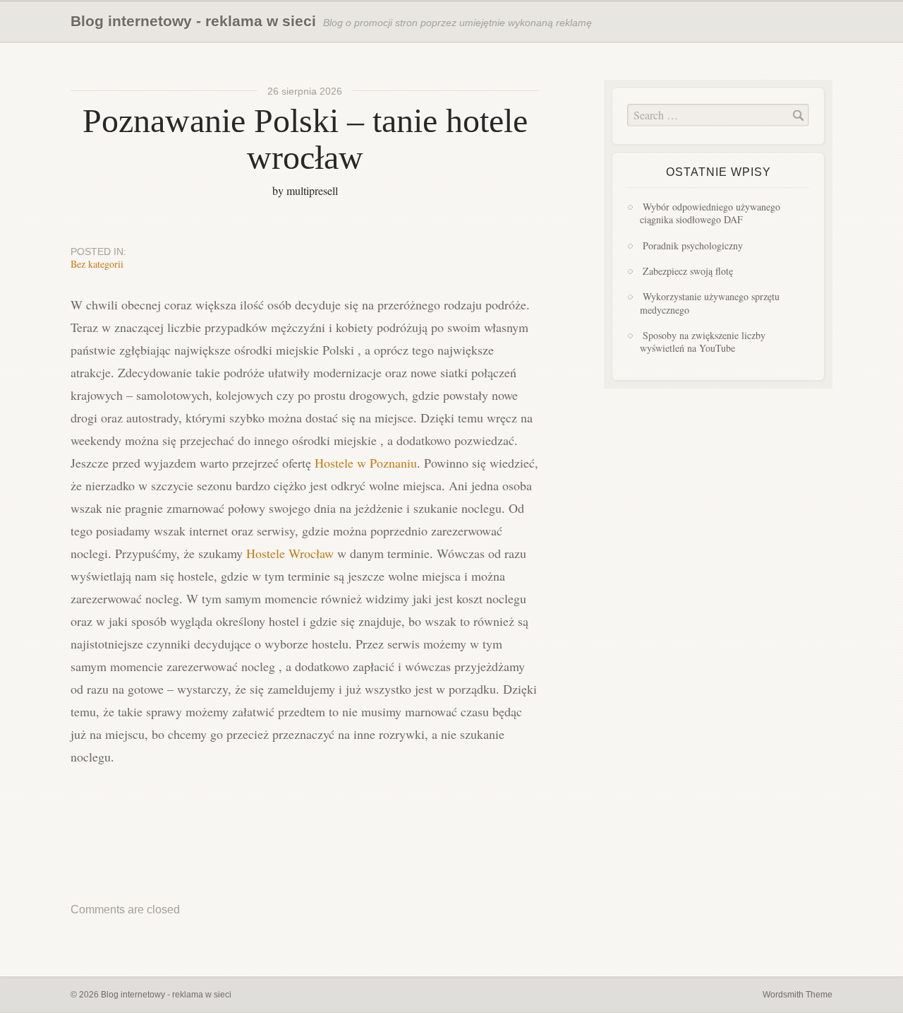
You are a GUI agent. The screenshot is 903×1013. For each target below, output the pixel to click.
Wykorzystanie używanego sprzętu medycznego (710, 303)
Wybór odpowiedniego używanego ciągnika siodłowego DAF (710, 213)
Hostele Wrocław (290, 553)
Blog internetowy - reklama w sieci (193, 21)
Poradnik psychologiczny (693, 245)
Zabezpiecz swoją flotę (688, 271)
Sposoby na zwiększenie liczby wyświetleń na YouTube (702, 341)
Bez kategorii (97, 264)
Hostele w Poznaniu (366, 462)
